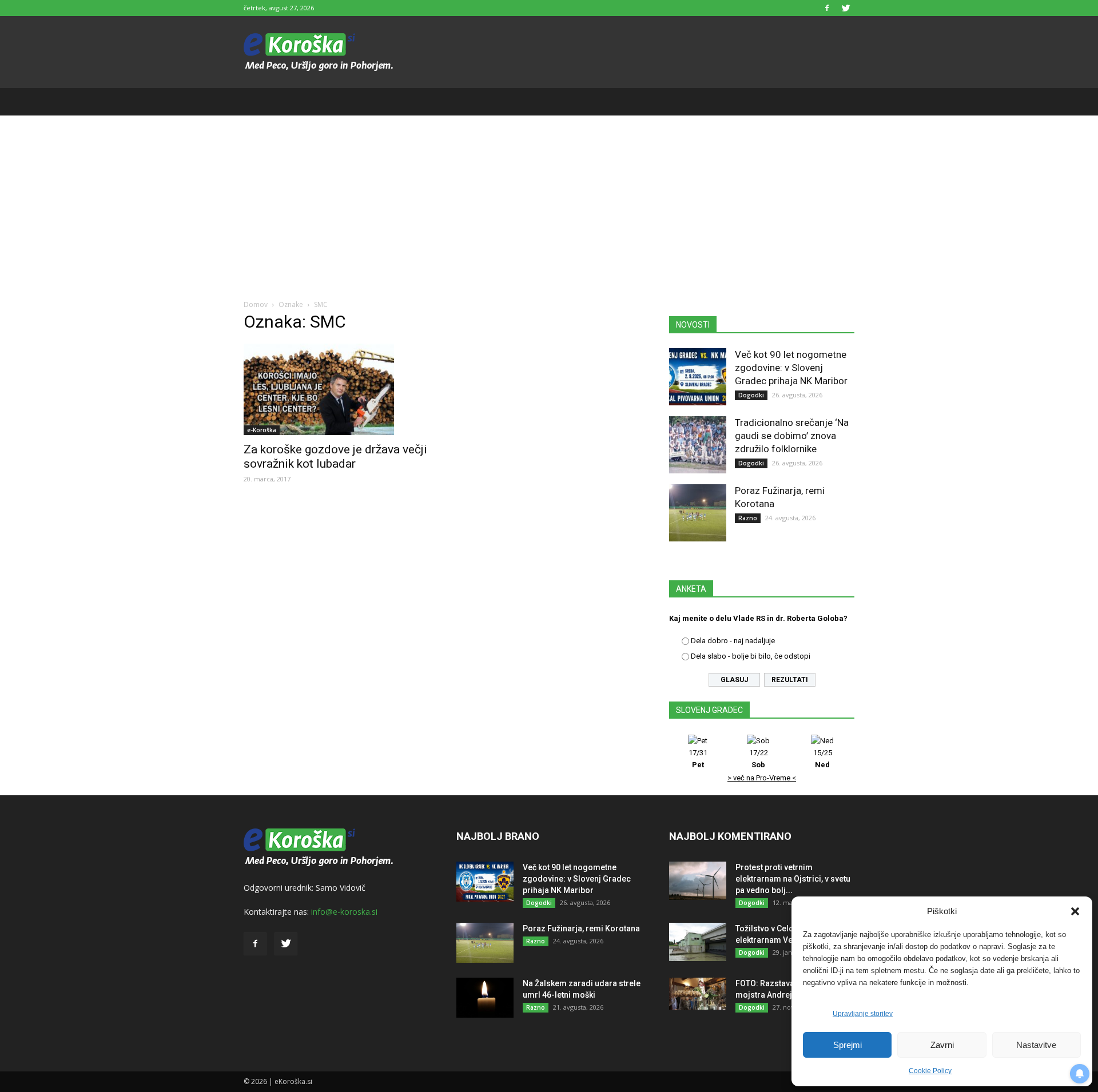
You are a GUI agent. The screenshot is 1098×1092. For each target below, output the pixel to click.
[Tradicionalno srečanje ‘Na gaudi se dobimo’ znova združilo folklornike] (697, 444)
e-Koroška (261, 430)
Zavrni (942, 1045)
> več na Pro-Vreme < (761, 778)
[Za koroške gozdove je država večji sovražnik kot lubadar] (336, 389)
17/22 (758, 758)
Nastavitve (1036, 1045)
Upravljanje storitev (863, 1014)
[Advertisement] (549, 201)
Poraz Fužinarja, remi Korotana (581, 928)
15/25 (822, 758)
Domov (256, 304)
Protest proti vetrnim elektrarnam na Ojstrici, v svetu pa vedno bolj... (792, 879)
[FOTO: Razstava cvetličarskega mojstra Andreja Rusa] (697, 994)
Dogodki (751, 395)
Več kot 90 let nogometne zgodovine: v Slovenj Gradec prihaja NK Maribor (791, 367)
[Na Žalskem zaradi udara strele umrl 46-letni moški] (485, 998)
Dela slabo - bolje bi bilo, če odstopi (750, 656)
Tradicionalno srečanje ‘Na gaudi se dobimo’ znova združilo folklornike (792, 436)
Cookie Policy (930, 1071)
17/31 (698, 758)
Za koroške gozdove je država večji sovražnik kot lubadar (335, 457)
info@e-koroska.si (344, 911)
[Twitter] (845, 8)
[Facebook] (827, 8)
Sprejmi (847, 1045)
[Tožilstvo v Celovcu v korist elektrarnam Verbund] (697, 942)
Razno (747, 518)
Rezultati (789, 680)
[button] (1075, 911)
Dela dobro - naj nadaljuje (733, 640)
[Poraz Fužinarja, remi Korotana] (697, 512)
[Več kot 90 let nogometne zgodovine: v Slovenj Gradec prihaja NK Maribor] (697, 376)
